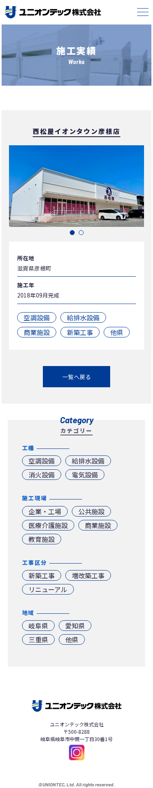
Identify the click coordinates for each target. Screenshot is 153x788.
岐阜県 (38, 625)
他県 (116, 332)
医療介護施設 (48, 525)
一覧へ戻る (76, 377)
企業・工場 (45, 511)
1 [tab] (72, 232)
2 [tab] (81, 232)
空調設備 (37, 317)
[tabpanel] (76, 186)
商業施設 (37, 332)
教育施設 (42, 539)
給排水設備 (83, 317)
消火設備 (42, 474)
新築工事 (80, 332)
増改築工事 (88, 575)
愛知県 (75, 625)
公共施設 (91, 511)
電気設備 (85, 474)
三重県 (38, 639)
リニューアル (48, 589)
